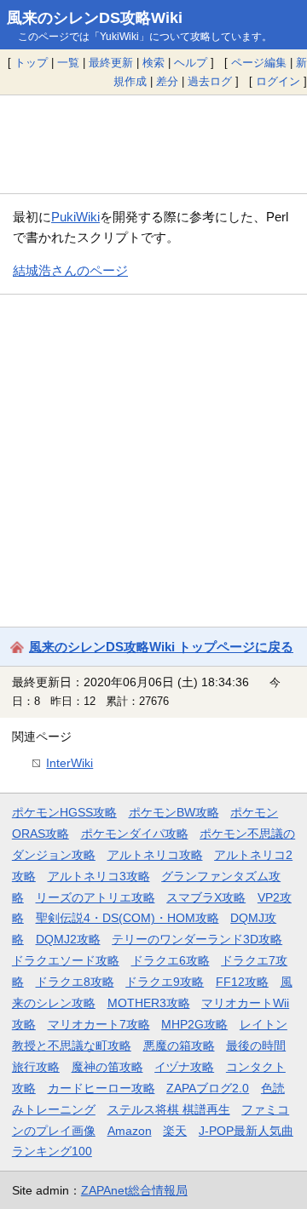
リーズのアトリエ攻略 (95, 897)
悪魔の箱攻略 (179, 1045)
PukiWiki (75, 216)
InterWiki (69, 763)
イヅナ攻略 (184, 1067)
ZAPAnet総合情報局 (134, 1190)
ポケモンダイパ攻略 (134, 833)
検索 (153, 62)
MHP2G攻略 (194, 1024)
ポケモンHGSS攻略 (64, 812)
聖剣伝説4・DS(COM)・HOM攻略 (127, 918)
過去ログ (210, 81)
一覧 (68, 62)
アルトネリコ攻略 (155, 855)
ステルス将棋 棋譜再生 (168, 1109)
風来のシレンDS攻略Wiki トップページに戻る (161, 646)
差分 (167, 81)
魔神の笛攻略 (107, 1067)
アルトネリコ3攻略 (99, 876)
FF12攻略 (242, 981)
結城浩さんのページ (70, 270)
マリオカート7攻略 (99, 1024)
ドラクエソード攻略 (65, 960)
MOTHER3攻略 (148, 1003)
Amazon (129, 1130)
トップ (31, 62)
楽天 (175, 1130)
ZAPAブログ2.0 (207, 1088)
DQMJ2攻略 (68, 939)
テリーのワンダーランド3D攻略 (197, 939)
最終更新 (111, 62)
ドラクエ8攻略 (75, 981)
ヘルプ (190, 62)
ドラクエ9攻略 (164, 981)
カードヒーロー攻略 (101, 1088)
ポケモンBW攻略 (174, 812)
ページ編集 (259, 62)
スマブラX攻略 (206, 897)
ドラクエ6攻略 (170, 960)
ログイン (278, 81)
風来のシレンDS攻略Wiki (94, 17)
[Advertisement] (153, 143)
